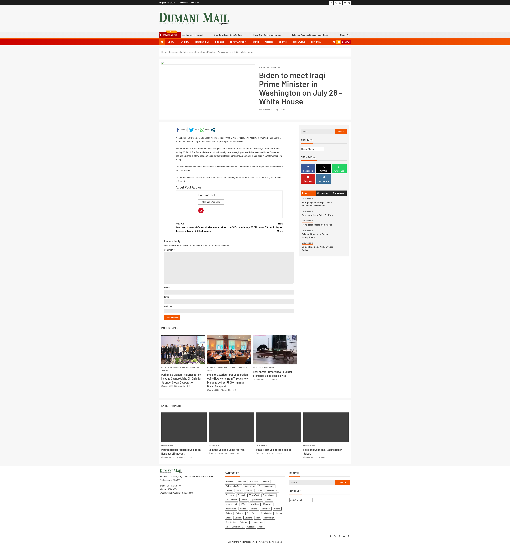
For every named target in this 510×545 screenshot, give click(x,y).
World (261, 527)
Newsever (263, 542)
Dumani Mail (266, 110)
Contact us (183, 3)
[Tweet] (194, 129)
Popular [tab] (324, 193)
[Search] (334, 42)
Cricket (229, 491)
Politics (269, 42)
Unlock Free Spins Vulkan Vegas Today (338, 35)
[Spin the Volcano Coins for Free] (231, 427)
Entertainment (238, 42)
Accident (229, 482)
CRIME (238, 491)
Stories (238, 518)
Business (219, 42)
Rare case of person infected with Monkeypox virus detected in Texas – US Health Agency (201, 227)
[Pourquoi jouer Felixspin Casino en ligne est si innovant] (184, 427)
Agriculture (211, 367)
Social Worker (266, 513)
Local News (254, 504)
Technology (242, 367)
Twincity (164, 370)
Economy (230, 495)
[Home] (161, 42)
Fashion (244, 500)
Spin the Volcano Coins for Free (209, 35)
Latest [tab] (307, 193)
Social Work (252, 513)
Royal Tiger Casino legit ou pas (248, 35)
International (202, 42)
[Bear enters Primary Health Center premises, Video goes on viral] (275, 349)
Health (255, 42)
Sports (283, 42)
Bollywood (242, 482)
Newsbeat (266, 509)
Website (168, 306)
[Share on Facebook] (180, 129)
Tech (258, 518)
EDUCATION (165, 367)
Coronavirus (298, 42)
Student (248, 518)
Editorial (316, 42)
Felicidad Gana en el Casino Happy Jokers (291, 35)
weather (250, 527)
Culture (249, 491)
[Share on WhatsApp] (205, 129)
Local (171, 42)
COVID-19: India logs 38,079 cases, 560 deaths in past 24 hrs (256, 227)
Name (167, 287)
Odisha (277, 509)
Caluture (265, 482)
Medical (243, 509)
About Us (195, 3)
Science (239, 513)
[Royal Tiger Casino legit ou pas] (278, 427)
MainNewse (231, 509)
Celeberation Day (233, 486)
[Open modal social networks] (213, 129)
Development (271, 491)
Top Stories (275, 67)
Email (166, 297)
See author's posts (211, 202)
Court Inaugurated (266, 486)
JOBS (243, 504)
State (255, 367)
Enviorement (231, 500)
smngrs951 (183, 457)
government (257, 500)
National (184, 42)
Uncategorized (307, 198)
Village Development (234, 527)
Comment (169, 250)
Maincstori (267, 504)
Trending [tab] (339, 193)
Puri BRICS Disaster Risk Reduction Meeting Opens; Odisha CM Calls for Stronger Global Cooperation (181, 378)
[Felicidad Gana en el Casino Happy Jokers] (326, 427)
